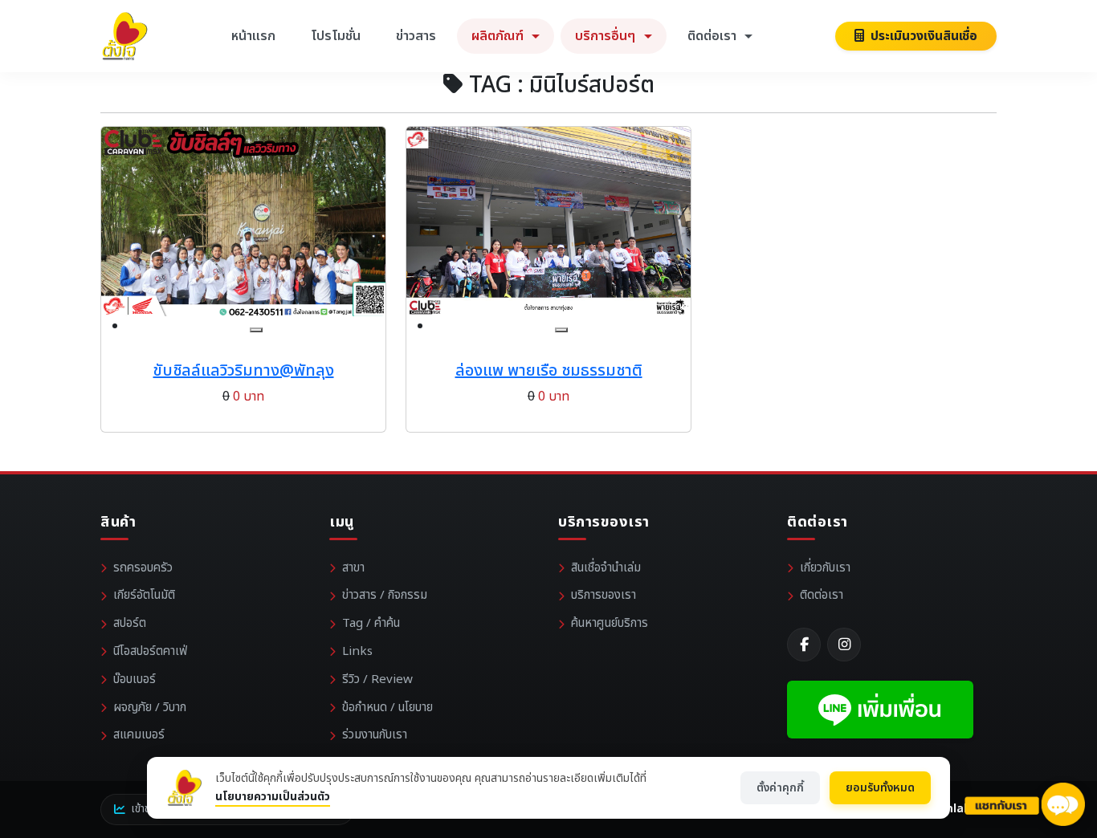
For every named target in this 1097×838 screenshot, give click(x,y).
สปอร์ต (129, 623)
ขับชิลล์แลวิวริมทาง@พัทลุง (243, 371)
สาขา (353, 568)
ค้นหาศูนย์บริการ (609, 623)
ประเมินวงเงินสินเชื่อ (922, 36)
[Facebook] (804, 644)
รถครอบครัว (143, 568)
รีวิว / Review (377, 679)
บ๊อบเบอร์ (134, 679)
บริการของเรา (603, 595)
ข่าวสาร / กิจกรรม (384, 595)
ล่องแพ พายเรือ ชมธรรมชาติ (548, 371)
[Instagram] (844, 644)
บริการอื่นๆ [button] (606, 36)
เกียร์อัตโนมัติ (144, 595)
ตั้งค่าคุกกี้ (780, 787)
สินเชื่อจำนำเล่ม (606, 568)
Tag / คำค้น (371, 623)
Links (357, 651)
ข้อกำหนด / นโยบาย (387, 707)
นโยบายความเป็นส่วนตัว (272, 796)
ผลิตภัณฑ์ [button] (499, 36)
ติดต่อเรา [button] (713, 36)
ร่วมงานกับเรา (374, 735)
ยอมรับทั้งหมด (880, 787)
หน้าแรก (253, 36)
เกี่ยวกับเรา (825, 568)
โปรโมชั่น (336, 36)
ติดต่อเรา (821, 595)
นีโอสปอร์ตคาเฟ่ (150, 651)
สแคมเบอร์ (139, 735)
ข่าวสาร (416, 36)
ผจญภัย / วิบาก (149, 707)
